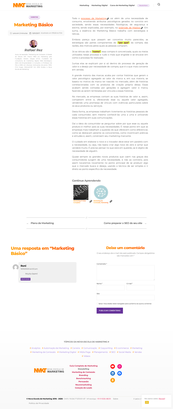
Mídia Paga (85, 352)
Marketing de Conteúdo (44, 352)
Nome (99, 284)
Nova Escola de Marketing (40, 399)
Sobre (115, 399)
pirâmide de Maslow (129, 27)
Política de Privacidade (39, 403)
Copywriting (106, 348)
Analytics (36, 348)
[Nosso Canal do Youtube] (112, 366)
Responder (25, 279)
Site (98, 293)
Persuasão (83, 381)
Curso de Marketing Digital (122, 5)
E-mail (130, 284)
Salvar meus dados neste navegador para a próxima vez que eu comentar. (125, 304)
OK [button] (147, 402)
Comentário (102, 264)
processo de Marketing (93, 18)
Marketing (84, 5)
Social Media (125, 352)
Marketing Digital (99, 5)
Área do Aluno (143, 5)
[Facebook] (119, 373)
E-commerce (122, 348)
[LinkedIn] (112, 373)
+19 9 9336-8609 (104, 399)
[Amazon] (112, 380)
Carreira (76, 348)
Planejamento (101, 352)
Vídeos (87, 356)
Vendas (138, 352)
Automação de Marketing (56, 348)
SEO (113, 352)
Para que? (162, 398)
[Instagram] (119, 366)
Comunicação (90, 348)
